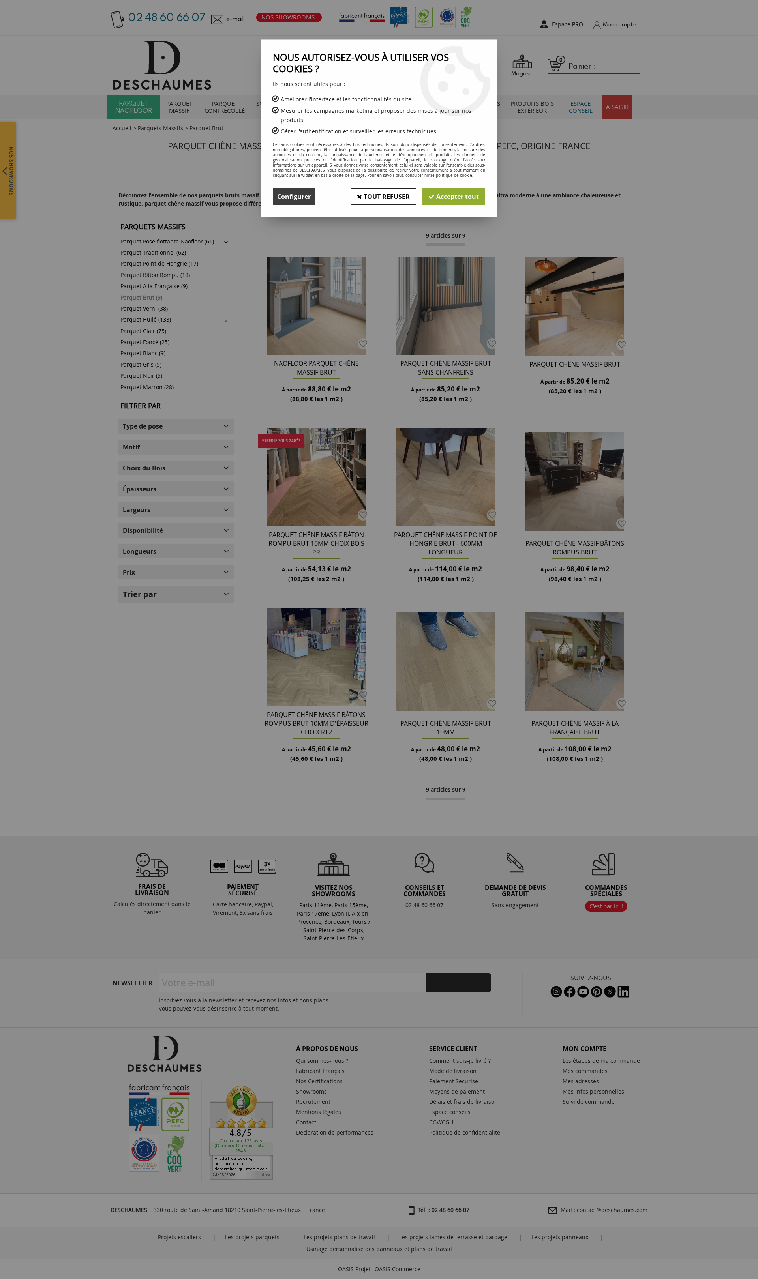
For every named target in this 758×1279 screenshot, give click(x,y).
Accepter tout (457, 196)
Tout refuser (386, 196)
